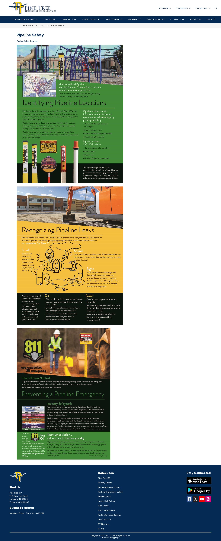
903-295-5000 (22, 502)
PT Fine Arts (103, 524)
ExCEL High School (106, 510)
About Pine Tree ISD (23, 19)
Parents (132, 19)
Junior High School (106, 501)
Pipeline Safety (57, 26)
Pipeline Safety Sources (27, 41)
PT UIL (101, 529)
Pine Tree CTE (104, 519)
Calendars (49, 19)
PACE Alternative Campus (109, 515)
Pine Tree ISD (28, 26)
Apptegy (115, 538)
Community (67, 19)
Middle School (104, 496)
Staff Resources (156, 19)
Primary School (105, 483)
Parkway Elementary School (110, 492)
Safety (194, 19)
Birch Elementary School (109, 487)
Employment (112, 19)
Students (175, 19)
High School (103, 506)
